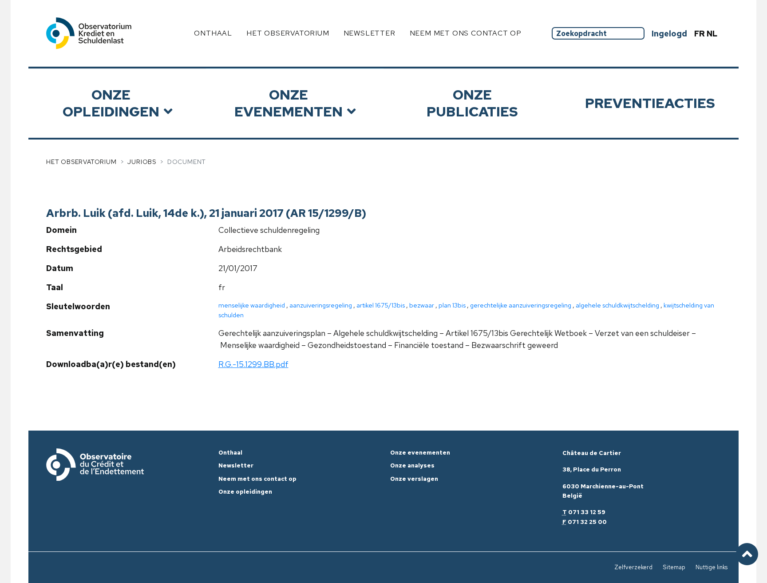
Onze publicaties (472, 102)
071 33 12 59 (586, 512)
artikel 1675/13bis (380, 305)
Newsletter (369, 33)
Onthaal (213, 33)
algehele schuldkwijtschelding (617, 305)
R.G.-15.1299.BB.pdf (253, 364)
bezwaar (421, 305)
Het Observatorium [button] (287, 33)
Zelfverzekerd (633, 567)
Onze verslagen (414, 479)
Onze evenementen (288, 102)
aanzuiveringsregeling (320, 305)
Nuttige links (711, 567)
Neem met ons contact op (466, 33)
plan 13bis (452, 305)
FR (700, 33)
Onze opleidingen (111, 102)
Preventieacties (650, 103)
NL (712, 33)
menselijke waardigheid (251, 305)
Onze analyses (412, 465)
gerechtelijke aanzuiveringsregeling (520, 305)
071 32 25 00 (587, 522)
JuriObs (141, 162)
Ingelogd (669, 33)
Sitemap (674, 567)
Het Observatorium (81, 162)
